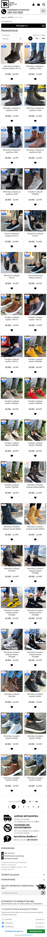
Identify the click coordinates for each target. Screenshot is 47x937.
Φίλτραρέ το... (22, 25)
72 (37, 38)
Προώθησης (9, 926)
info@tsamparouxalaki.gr (14, 856)
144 (43, 38)
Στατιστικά (9, 923)
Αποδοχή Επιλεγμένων (14, 931)
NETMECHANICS (27, 935)
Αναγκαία (8, 919)
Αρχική (3, 17)
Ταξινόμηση (6, 35)
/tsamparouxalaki (11, 858)
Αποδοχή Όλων (36, 931)
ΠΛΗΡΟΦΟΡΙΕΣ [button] (8, 879)
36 (30, 38)
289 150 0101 (32, 840)
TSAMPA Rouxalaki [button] (10, 874)
